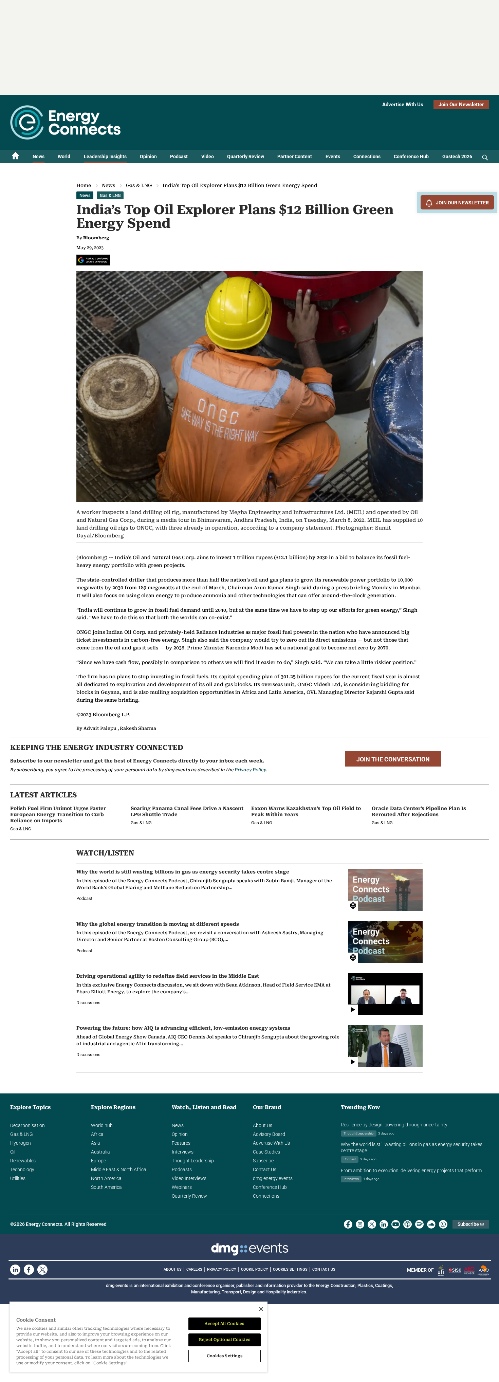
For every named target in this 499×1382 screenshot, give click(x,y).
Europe (98, 1160)
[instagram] (360, 1224)
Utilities (17, 1178)
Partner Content (294, 156)
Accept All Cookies (224, 1323)
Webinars (182, 1187)
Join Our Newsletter (461, 105)
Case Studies (266, 1152)
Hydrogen (20, 1143)
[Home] (15, 156)
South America (106, 1187)
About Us (262, 1125)
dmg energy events (273, 1178)
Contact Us (264, 1169)
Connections (367, 156)
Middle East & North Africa (118, 1169)
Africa (97, 1134)
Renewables (23, 1160)
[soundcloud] (431, 1224)
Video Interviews (189, 1178)
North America (106, 1178)
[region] (138, 1337)
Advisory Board (269, 1134)
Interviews (182, 1152)
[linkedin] (384, 1224)
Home (83, 185)
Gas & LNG (139, 185)
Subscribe (263, 1160)
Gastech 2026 (457, 156)
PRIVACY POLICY (221, 1269)
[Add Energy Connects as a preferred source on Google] (93, 260)
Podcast (179, 156)
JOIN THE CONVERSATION (393, 759)
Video (207, 156)
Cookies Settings (290, 1270)
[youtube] (395, 1224)
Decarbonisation (27, 1125)
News (38, 156)
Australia (100, 1152)
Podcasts (182, 1169)
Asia (95, 1143)
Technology (22, 1169)
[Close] (261, 1309)
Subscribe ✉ (471, 1224)
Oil (12, 1152)
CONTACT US (323, 1269)
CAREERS (194, 1269)
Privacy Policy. (251, 769)
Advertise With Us (402, 105)
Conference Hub (411, 156)
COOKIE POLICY (254, 1269)
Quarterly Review (245, 156)
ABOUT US (173, 1269)
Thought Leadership (193, 1160)
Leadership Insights (105, 156)
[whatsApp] (443, 1224)
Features (181, 1143)
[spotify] (419, 1224)
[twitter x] (372, 1224)
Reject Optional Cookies (224, 1339)
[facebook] (348, 1224)
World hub (102, 1125)
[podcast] (407, 1224)
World (64, 156)
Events (333, 156)
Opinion (148, 156)
